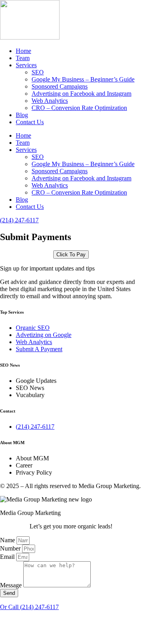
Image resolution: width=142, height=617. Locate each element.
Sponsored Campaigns (60, 86)
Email (8, 556)
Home (23, 50)
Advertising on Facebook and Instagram (81, 93)
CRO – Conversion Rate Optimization (79, 107)
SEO (38, 72)
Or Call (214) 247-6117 (29, 607)
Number (11, 548)
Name (8, 540)
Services (26, 65)
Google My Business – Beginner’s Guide (83, 79)
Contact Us (30, 122)
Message (11, 585)
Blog (22, 115)
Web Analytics (50, 100)
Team (23, 58)
